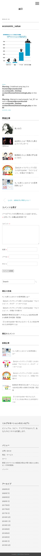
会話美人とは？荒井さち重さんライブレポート (26, 142)
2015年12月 (6, 545)
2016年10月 (6, 525)
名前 (4, 249)
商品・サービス (7, 455)
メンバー (5, 469)
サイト (4, 264)
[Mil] (20, 9)
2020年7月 (6, 493)
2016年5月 (6, 537)
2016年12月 (6, 517)
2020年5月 (6, 497)
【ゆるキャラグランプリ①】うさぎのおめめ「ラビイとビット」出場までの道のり (26, 170)
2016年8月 (6, 529)
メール (5, 256)
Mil (18, 554)
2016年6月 (6, 533)
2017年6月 (6, 509)
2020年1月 (6, 501)
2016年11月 (6, 521)
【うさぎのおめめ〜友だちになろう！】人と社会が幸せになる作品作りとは (20, 323)
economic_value (6, 110)
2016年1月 (6, 541)
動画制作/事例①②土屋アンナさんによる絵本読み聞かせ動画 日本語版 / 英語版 (20, 316)
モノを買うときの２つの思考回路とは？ (16, 296)
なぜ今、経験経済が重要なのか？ (19, 200)
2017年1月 (6, 513)
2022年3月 (6, 489)
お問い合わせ (6, 451)
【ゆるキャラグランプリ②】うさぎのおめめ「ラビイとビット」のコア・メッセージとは (20, 302)
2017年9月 (6, 505)
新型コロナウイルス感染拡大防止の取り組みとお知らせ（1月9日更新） (20, 464)
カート (4, 459)
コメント (6, 223)
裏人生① (18, 128)
